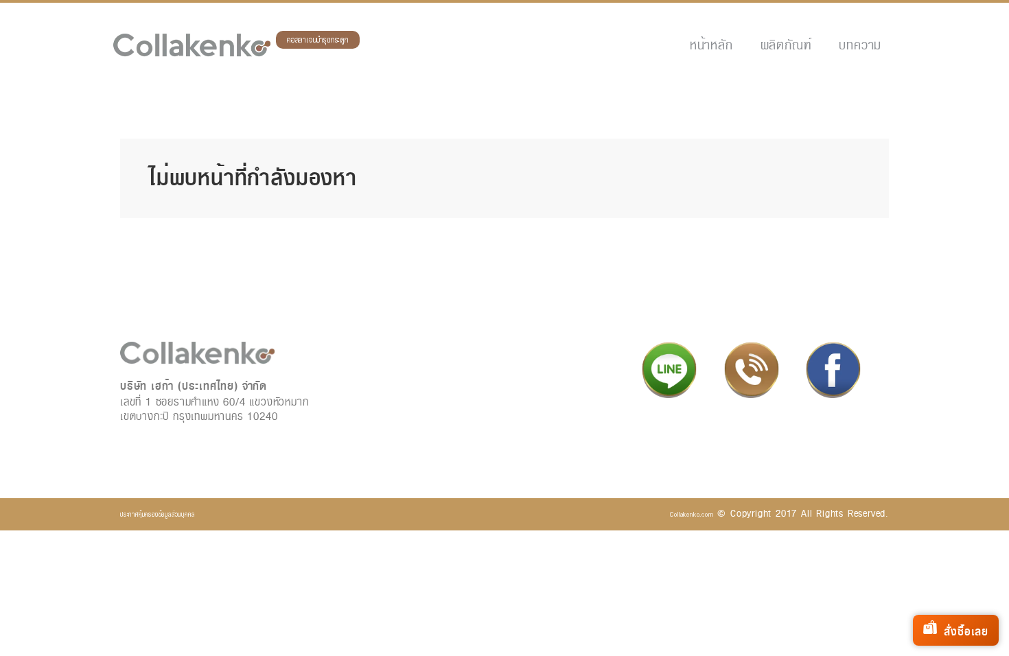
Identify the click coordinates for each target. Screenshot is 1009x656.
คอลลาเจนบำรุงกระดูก (318, 40)
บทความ (860, 45)
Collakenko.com (691, 514)
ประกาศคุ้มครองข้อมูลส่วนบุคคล (157, 514)
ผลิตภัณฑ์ (786, 45)
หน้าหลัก (711, 45)
